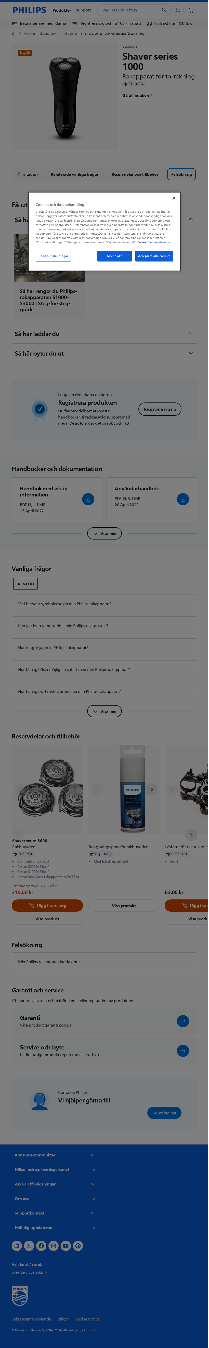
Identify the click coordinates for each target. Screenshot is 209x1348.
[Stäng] (172, 198)
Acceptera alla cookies (152, 255)
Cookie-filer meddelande (152, 242)
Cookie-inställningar (51, 255)
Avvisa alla (112, 255)
